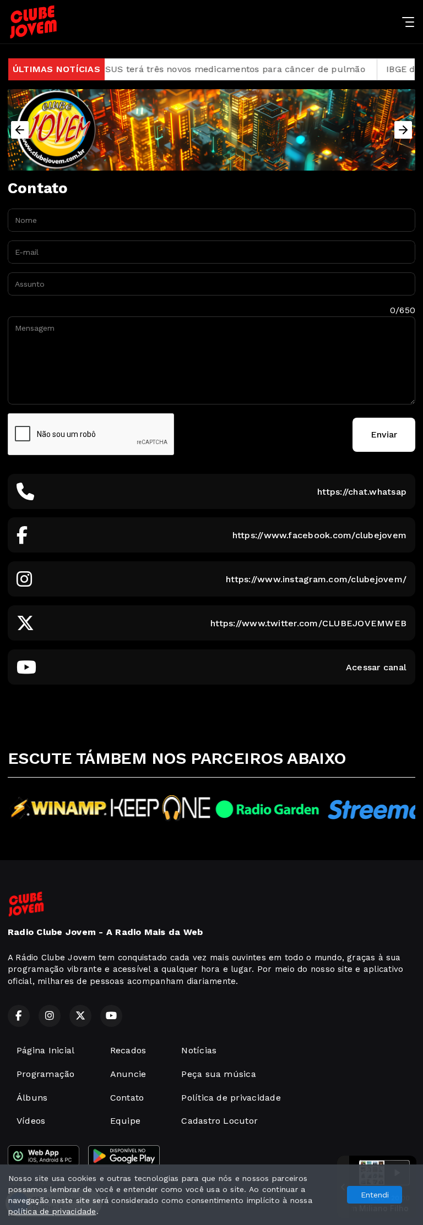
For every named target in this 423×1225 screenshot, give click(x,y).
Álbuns (32, 1097)
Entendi (375, 1194)
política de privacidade (52, 1211)
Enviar (384, 434)
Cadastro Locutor (219, 1120)
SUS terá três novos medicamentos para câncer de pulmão (210, 69)
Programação (46, 1074)
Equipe (125, 1120)
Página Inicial (45, 1050)
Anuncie (128, 1074)
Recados (128, 1050)
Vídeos (31, 1120)
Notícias (198, 1050)
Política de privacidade (231, 1097)
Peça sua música (218, 1074)
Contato (127, 1097)
